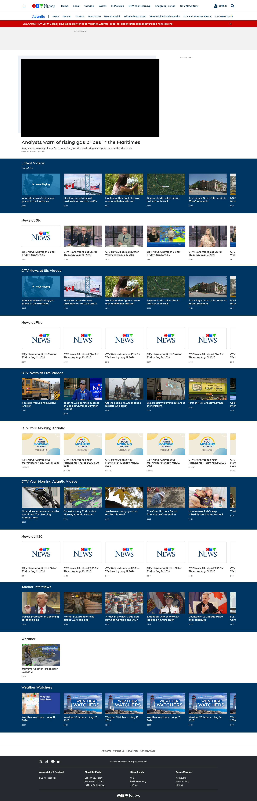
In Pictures (117, 6)
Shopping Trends (165, 6)
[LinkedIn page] (59, 761)
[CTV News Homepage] (43, 6)
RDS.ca (179, 785)
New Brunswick (112, 16)
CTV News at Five (224, 16)
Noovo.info (181, 777)
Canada (89, 6)
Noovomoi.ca (182, 781)
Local (76, 6)
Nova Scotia (94, 16)
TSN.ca (134, 785)
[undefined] (41, 190)
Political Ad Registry (94, 785)
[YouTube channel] (53, 761)
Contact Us (118, 750)
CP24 (133, 777)
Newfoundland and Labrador (165, 16)
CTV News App (147, 750)
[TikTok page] (47, 761)
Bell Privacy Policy (93, 777)
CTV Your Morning (139, 6)
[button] (230, 190)
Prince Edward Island (135, 16)
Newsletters (132, 750)
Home (64, 6)
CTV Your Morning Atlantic (197, 16)
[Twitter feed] (41, 761)
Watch (102, 6)
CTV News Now (189, 6)
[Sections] (24, 6)
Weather (66, 16)
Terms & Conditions (94, 781)
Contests (79, 16)
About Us (106, 750)
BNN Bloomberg (138, 781)
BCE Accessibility (47, 777)
